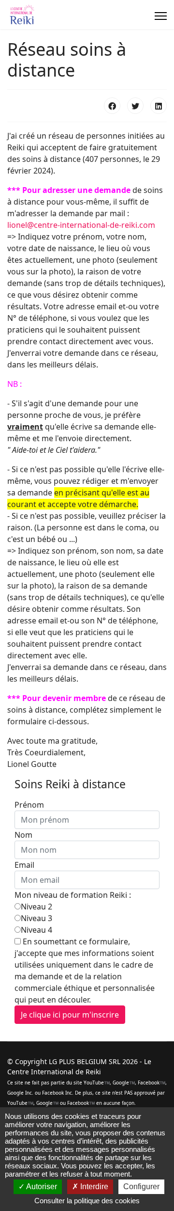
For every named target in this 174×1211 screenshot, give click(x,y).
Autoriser (41, 1186)
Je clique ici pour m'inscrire (70, 1014)
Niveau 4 (36, 929)
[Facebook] (112, 105)
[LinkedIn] (158, 105)
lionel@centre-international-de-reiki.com (81, 225)
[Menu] (161, 16)
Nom (23, 834)
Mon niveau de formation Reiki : (72, 895)
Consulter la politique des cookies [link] (87, 1200)
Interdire (93, 1186)
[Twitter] (135, 105)
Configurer (141, 1186)
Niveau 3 (36, 918)
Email (24, 865)
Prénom (29, 804)
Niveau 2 (36, 906)
